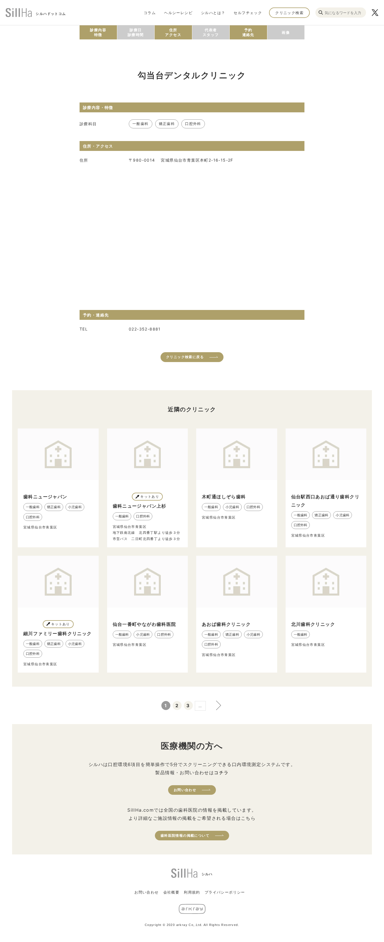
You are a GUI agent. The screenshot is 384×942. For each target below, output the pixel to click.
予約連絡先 (248, 32)
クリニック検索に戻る (185, 357)
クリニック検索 (289, 12)
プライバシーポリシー (225, 892)
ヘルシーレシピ (178, 12)
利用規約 (192, 892)
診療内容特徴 (98, 32)
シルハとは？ (213, 12)
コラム (150, 12)
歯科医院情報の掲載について (185, 835)
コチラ (221, 772)
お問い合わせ (185, 790)
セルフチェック (248, 12)
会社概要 (171, 892)
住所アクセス (173, 32)
